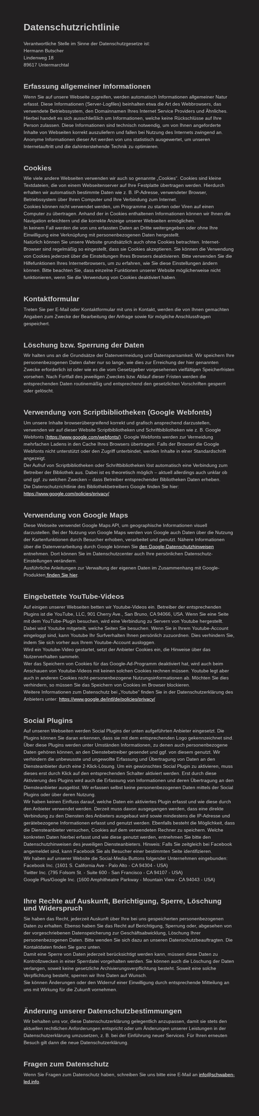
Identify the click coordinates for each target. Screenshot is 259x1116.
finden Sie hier (61, 575)
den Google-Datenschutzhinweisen (176, 546)
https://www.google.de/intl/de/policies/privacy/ (107, 699)
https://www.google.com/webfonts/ (83, 437)
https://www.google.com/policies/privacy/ (66, 493)
